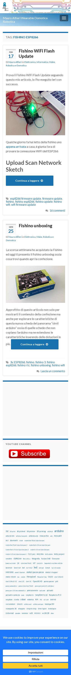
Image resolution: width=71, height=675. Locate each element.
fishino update (44, 201)
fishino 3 (40, 362)
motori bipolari (20, 572)
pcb (56, 581)
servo (53, 599)
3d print (12, 531)
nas (18, 577)
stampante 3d (11, 609)
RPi (36, 599)
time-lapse (42, 609)
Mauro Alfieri (15, 62)
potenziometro (32, 590)
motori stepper (51, 572)
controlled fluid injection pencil (16, 545)
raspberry (30, 595)
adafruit (50, 531)
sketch (19, 604)
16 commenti (57, 210)
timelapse (52, 609)
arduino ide (10, 536)
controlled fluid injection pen (34, 540)
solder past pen (38, 604)
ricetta (16, 600)
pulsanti (50, 590)
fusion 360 (46, 558)
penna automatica (11, 586)
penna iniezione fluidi (26, 586)
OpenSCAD (37, 581)
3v (11, 362)
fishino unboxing (41, 365)
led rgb (41, 568)
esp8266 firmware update (25, 198)
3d (7, 531)
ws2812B (45, 613)
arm (51, 536)
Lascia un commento (53, 371)
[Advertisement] (29, 408)
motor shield (11, 577)
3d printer (31, 531)
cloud (21, 540)
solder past (27, 604)
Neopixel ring (42, 577)
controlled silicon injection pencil (17, 550)
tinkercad (10, 613)
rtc (41, 599)
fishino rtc (23, 365)
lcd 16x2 (29, 568)
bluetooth (14, 540)
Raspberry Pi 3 (55, 595)
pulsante (42, 590)
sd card (46, 600)
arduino (59, 531)
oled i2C (21, 581)
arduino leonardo (21, 536)
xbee (52, 613)
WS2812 (37, 613)
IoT (34, 563)
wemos (25, 613)
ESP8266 (19, 362)
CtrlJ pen (31, 554)
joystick (40, 563)
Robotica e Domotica (16, 65)
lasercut (9, 568)
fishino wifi (58, 365)
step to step (31, 609)
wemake (17, 613)
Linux (47, 567)
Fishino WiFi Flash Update (37, 53)
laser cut (17, 568)
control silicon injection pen (39, 550)
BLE (7, 540)
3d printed (21, 531)
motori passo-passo (35, 572)
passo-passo (49, 581)
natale (23, 577)
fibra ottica (26, 559)
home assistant (11, 563)
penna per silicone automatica (15, 590)
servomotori (10, 604)
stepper (21, 608)
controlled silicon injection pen (39, 545)
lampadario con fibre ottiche (53, 563)
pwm (22, 595)
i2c (18, 563)
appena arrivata (16, 146)
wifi (31, 613)
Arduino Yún (44, 536)
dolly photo (49, 554)
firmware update (52, 198)
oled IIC (28, 581)
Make (52, 62)
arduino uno (33, 536)
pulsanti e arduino (13, 595)
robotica (30, 599)
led (35, 567)
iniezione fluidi (26, 563)
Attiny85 (58, 536)
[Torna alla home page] (35, 6)
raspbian (9, 599)
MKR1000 (9, 572)
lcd (23, 567)
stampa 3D (49, 604)
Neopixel (31, 576)
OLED (50, 577)
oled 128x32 (58, 577)
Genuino (55, 558)
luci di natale (56, 568)
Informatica (42, 62)
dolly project (59, 554)
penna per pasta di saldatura (44, 586)
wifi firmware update (23, 204)
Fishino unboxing (35, 225)
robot (23, 599)
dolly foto (40, 554)
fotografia (36, 559)
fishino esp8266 (24, 201)
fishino (10, 201)
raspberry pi (41, 595)
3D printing (41, 531)
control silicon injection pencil (16, 554)
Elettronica (30, 62)
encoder (9, 559)
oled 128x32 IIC (11, 581)
